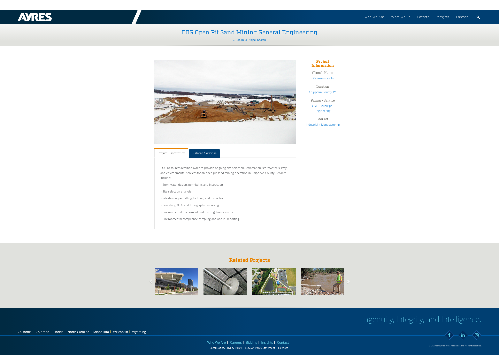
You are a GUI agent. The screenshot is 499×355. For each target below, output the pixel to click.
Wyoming (139, 331)
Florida (58, 331)
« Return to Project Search (249, 40)
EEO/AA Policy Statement (260, 347)
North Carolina (78, 331)
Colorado (42, 331)
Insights (442, 17)
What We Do (400, 17)
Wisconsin (120, 331)
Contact (462, 17)
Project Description (171, 153)
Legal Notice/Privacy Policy (226, 347)
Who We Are (374, 17)
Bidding (251, 342)
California (25, 331)
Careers (423, 17)
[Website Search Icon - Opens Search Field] (478, 17)
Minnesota (101, 331)
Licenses (283, 347)
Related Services (204, 153)
